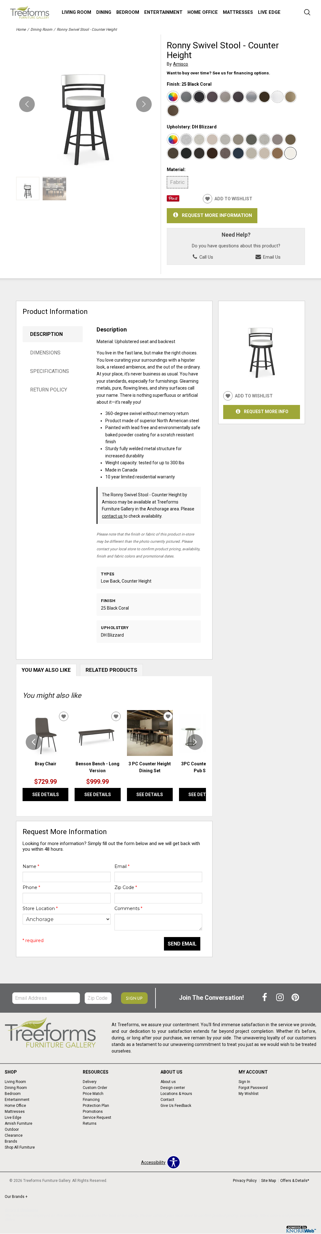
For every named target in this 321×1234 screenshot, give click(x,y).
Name (31, 866)
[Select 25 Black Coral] (199, 97)
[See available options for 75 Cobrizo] (238, 97)
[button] (144, 104)
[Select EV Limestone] (225, 139)
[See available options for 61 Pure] (277, 97)
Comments (128, 908)
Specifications (49, 371)
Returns (90, 1123)
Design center (172, 1088)
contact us (113, 516)
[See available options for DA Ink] (186, 153)
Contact (167, 1099)
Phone (31, 887)
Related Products (111, 670)
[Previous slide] (33, 742)
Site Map (268, 1180)
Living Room (76, 12)
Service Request (97, 1117)
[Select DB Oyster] (212, 139)
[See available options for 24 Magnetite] (251, 97)
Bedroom (127, 12)
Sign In (244, 1082)
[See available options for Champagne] (290, 97)
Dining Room (41, 29)
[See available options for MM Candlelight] (264, 153)
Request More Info (266, 411)
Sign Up (134, 998)
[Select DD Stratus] (277, 139)
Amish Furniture (18, 1123)
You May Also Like (46, 670)
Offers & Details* (294, 1180)
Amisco (180, 64)
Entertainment (163, 12)
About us (168, 1082)
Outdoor (12, 1129)
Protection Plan (96, 1105)
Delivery (90, 1082)
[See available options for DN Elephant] (251, 139)
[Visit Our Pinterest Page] (295, 997)
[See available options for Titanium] (225, 97)
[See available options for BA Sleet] (264, 139)
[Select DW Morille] (290, 139)
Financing (91, 1099)
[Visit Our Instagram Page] (280, 997)
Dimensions (45, 353)
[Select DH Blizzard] (290, 153)
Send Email (182, 944)
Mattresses (238, 12)
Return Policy (48, 390)
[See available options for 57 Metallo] (186, 97)
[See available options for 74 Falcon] (264, 97)
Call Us (205, 257)
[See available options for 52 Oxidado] (212, 97)
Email (121, 866)
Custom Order (95, 1088)
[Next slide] (195, 742)
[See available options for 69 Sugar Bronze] (173, 110)
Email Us (271, 257)
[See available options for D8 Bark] (212, 153)
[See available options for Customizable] (173, 97)
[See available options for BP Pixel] (186, 139)
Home (21, 29)
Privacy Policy (245, 1180)
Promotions (93, 1111)
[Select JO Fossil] (238, 139)
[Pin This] (173, 199)
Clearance (14, 1135)
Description (46, 334)
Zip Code (125, 887)
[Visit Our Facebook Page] (265, 997)
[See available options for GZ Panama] (277, 153)
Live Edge (269, 12)
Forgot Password (253, 1088)
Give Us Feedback (175, 1105)
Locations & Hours (176, 1093)
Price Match (93, 1093)
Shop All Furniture (20, 1147)
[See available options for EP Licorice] (199, 153)
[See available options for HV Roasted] (173, 153)
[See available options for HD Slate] (225, 153)
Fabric (177, 182)
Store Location (40, 908)
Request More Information (217, 215)
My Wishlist (249, 1093)
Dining (103, 12)
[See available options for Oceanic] (238, 153)
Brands (11, 1141)
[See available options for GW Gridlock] (251, 153)
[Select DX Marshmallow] (199, 139)
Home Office (202, 12)
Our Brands (16, 1196)
